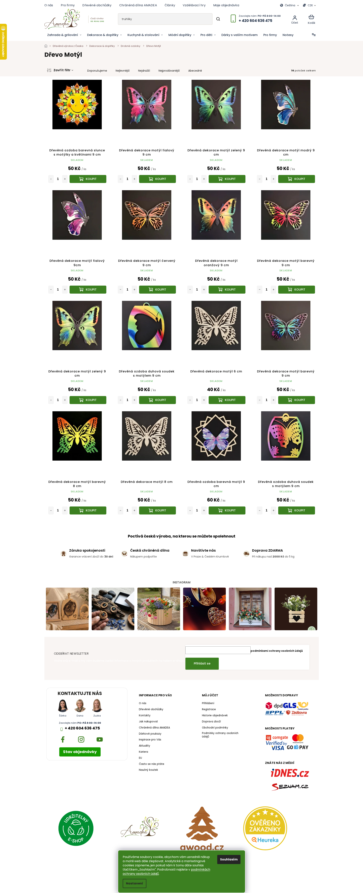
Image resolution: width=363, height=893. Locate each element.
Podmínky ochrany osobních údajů (220, 735)
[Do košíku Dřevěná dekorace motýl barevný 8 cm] (88, 510)
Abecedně (195, 71)
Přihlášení (208, 703)
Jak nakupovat (148, 721)
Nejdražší (144, 71)
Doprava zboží (211, 721)
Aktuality (144, 746)
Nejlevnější (123, 71)
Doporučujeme (97, 71)
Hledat (218, 19)
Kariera (143, 752)
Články (170, 5)
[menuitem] (64, 35)
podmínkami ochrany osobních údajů (277, 651)
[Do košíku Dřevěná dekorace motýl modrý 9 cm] (296, 179)
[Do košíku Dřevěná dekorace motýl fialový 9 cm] (157, 179)
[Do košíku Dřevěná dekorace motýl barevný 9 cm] (296, 290)
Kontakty (145, 715)
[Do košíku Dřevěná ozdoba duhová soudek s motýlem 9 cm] (157, 400)
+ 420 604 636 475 (82, 728)
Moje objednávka (226, 5)
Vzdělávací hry (194, 5)
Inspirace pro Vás (150, 739)
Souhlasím (229, 859)
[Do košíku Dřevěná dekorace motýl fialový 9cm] (88, 290)
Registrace (209, 709)
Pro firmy (68, 5)
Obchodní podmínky (215, 727)
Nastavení (134, 883)
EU (140, 758)
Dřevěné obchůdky (96, 5)
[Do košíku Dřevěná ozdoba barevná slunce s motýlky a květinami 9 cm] (88, 179)
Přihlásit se (202, 663)
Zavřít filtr (62, 70)
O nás (48, 5)
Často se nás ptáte (151, 764)
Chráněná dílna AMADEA (138, 5)
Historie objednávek (215, 715)
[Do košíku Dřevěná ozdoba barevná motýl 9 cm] (227, 510)
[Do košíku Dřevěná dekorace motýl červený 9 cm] (157, 290)
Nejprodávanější (169, 71)
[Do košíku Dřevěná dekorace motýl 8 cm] (157, 510)
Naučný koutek (148, 770)
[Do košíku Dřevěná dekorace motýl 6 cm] (227, 400)
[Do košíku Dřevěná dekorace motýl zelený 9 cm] (227, 179)
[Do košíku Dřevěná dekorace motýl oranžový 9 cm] (227, 290)
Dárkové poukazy (150, 734)
